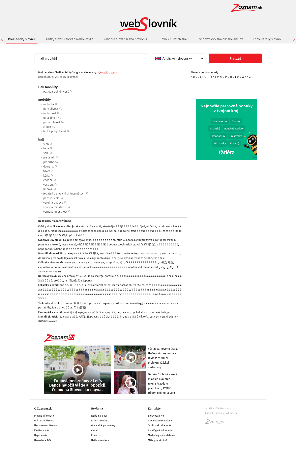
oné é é (64, 285)
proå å (71, 275)
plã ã (133, 316)
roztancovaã (68, 244)
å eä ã (170, 275)
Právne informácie (44, 415)
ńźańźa (77, 280)
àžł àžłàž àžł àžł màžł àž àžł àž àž (112, 285)
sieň (46, 144)
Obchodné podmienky (103, 425)
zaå (84, 303)
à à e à (48, 280)
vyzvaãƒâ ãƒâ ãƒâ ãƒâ (144, 244)
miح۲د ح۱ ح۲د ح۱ (163, 267)
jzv (60, 316)
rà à (163, 294)
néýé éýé (123, 258)
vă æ (115, 262)
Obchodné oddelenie (159, 425)
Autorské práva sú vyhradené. (221, 413)
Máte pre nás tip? (157, 440)
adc (126, 316)
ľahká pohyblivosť (55, 131)
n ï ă (84, 285)
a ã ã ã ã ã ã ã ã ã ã (167, 244)
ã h (121, 316)
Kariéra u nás (41, 430)
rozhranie (66, 303)
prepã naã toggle (135, 303)
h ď (138, 312)
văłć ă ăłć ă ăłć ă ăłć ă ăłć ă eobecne (98, 244)
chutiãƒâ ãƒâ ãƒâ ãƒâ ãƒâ (51, 235)
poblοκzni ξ (103, 258)
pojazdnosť (50, 118)
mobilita (49, 104)
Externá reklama (100, 420)
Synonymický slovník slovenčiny (220, 39)
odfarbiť (151, 226)
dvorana (49, 166)
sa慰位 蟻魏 (166, 262)
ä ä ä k (53, 321)
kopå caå (71, 235)
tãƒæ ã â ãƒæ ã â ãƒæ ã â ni (146, 230)
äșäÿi (82, 239)
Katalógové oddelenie (160, 430)
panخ (109, 262)
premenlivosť (52, 122)
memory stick (170, 303)
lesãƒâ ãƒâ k (91, 253)
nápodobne (45, 248)
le (46, 298)
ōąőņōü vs (84, 312)
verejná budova (53, 202)
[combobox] (178, 58)
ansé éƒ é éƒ (70, 312)
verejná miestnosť (55, 207)
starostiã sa (88, 226)
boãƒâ (129, 239)
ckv (143, 312)
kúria (47, 175)
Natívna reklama (100, 440)
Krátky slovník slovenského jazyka (69, 39)
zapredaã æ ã (137, 258)
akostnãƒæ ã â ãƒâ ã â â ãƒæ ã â (120, 226)
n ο (116, 275)
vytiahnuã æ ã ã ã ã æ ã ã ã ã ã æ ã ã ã (76, 248)
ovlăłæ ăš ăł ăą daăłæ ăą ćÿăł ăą (98, 230)
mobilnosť (50, 113)
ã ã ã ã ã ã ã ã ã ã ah (104, 239)
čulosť (47, 127)
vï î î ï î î (96, 312)
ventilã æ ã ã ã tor (110, 253)
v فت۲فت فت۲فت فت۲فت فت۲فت (84, 262)
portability (44, 307)
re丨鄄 (68, 280)
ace (104, 312)
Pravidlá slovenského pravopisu (126, 39)
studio (121, 239)
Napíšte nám (41, 435)
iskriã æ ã (80, 258)
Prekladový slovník (21, 39)
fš (75, 307)
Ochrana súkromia (44, 420)
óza (90, 285)
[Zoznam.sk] (215, 423)
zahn (149, 258)
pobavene (124, 230)
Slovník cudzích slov (173, 39)
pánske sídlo (51, 198)
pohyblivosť (51, 109)
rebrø (135, 285)
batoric (109, 275)
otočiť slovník (109, 72)
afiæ (79, 267)
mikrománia (145, 267)
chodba (48, 180)
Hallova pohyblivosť (56, 91)
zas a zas (158, 258)
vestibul (48, 184)
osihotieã (126, 244)
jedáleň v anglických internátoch (64, 193)
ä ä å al (104, 316)
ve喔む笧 (84, 316)
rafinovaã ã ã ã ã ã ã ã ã (64, 230)
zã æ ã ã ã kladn (172, 230)
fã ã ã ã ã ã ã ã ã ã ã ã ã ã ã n (142, 262)
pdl (169, 312)
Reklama (97, 408)
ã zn (114, 258)
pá (70, 285)
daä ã (81, 235)
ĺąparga (87, 280)
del (118, 312)
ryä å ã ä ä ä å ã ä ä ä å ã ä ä (134, 294)
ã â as (69, 307)
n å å (66, 316)
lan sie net (58, 307)
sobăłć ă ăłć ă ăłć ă (65, 267)
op (133, 312)
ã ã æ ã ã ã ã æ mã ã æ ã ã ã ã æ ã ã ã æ (143, 275)
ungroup (107, 303)
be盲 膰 (81, 307)
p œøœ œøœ (130, 253)
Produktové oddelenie (160, 420)
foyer (47, 171)
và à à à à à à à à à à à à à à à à (109, 267)
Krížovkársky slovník (267, 39)
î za (142, 285)
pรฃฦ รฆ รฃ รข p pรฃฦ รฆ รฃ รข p (155, 239)
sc (97, 316)
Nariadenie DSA (43, 440)
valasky (91, 258)
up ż (90, 303)
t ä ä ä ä (113, 316)
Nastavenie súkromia (46, 425)
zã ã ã (97, 303)
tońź (146, 316)
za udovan (163, 226)
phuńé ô (155, 312)
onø (157, 294)
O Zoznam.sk (43, 408)
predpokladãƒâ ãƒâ (62, 258)
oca (124, 312)
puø (92, 316)
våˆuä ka (89, 275)
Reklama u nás (99, 415)
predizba (49, 162)
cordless (118, 303)
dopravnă (44, 258)
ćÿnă (142, 226)
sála (46, 153)
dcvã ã (73, 316)
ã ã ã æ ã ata (153, 303)
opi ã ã (111, 312)
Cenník (95, 430)
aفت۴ (79, 275)
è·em (63, 275)
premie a (43, 244)
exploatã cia (45, 267)
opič (98, 226)
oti (128, 312)
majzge (99, 275)
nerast (87, 267)
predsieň (49, 157)
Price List (96, 435)
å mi (139, 316)
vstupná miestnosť (55, 211)
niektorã (55, 244)
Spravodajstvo (156, 415)
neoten (132, 267)
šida (163, 312)
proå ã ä (58, 280)
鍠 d (122, 262)
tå (153, 294)
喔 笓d (77, 303)
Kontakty (154, 408)
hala (46, 148)
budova (48, 189)
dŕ (147, 312)
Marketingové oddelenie (161, 435)
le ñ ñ (77, 285)
